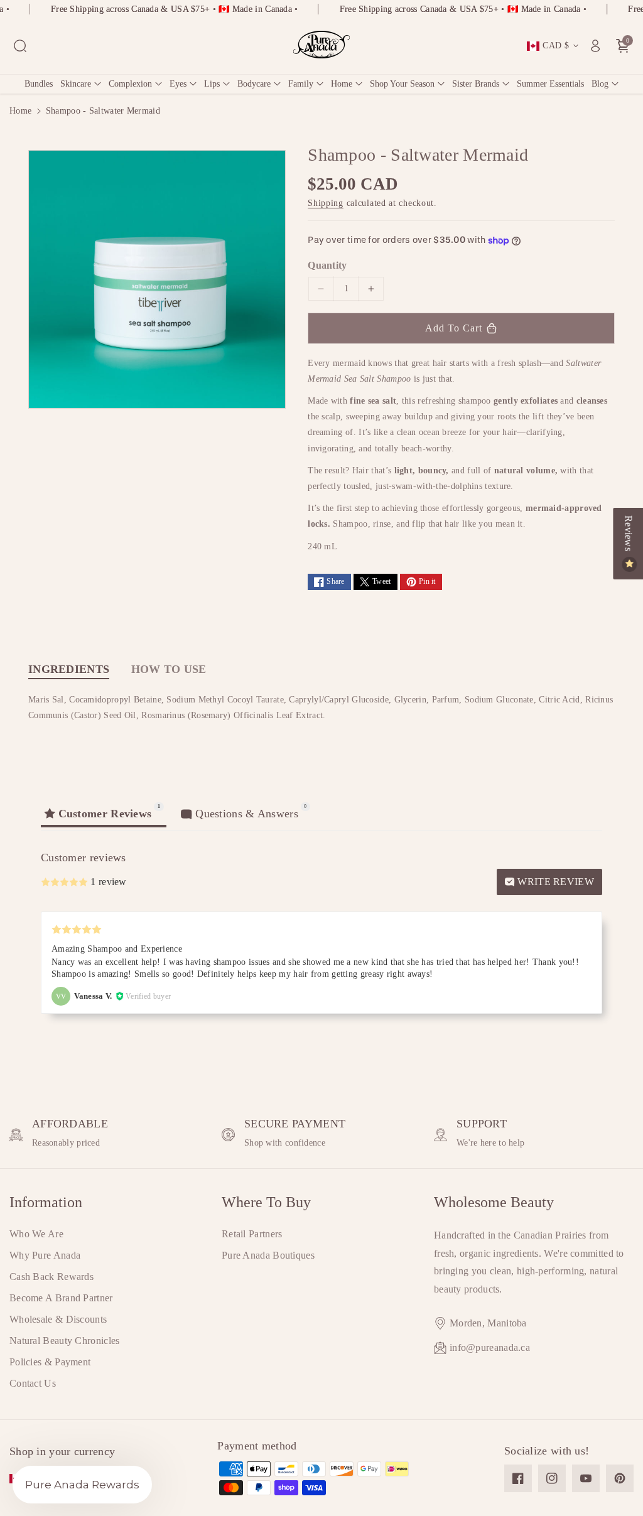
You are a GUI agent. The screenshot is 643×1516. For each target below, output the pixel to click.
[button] (20, 45)
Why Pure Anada (44, 1255)
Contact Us (32, 1383)
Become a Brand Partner (61, 1298)
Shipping (325, 203)
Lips (212, 84)
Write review (554, 881)
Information (45, 1202)
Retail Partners (252, 1233)
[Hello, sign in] (595, 45)
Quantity (327, 265)
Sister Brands (475, 84)
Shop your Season (402, 84)
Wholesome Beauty (494, 1202)
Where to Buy (266, 1202)
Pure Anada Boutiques (268, 1255)
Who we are (36, 1233)
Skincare (75, 84)
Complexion (130, 84)
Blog (600, 84)
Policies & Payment (49, 1362)
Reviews (628, 534)
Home (341, 84)
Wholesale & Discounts (58, 1319)
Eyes (178, 84)
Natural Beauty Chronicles (64, 1340)
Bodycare (254, 84)
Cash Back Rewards (51, 1276)
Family (300, 84)
